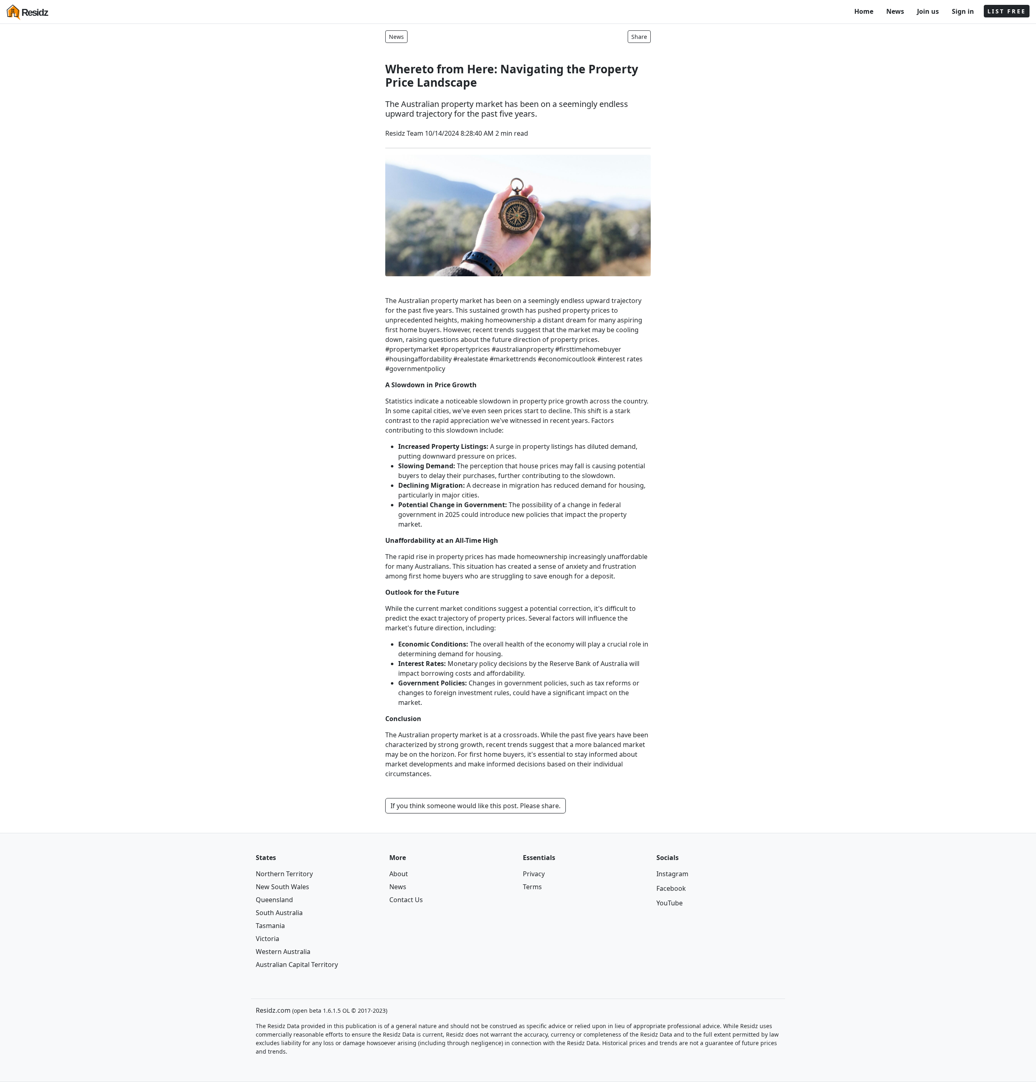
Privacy (534, 873)
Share (639, 37)
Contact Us (406, 899)
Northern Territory (284, 873)
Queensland (274, 899)
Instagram (672, 873)
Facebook (671, 888)
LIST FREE (1006, 11)
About (398, 873)
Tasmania (270, 925)
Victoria (267, 938)
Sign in (963, 11)
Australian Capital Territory (297, 964)
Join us (928, 11)
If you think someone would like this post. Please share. (475, 805)
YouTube (669, 902)
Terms (532, 886)
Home (863, 11)
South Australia (279, 912)
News (895, 11)
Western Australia (283, 951)
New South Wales (282, 886)
